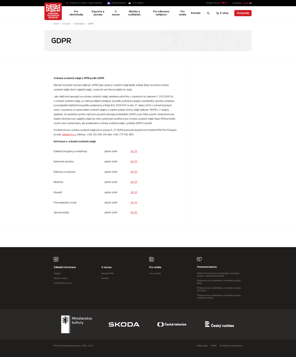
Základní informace (65, 267)
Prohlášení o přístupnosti (231, 345)
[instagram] (226, 3)
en (250, 3)
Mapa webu (202, 345)
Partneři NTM (107, 273)
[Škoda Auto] (124, 324)
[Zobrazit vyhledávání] (208, 13)
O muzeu (66, 24)
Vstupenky (243, 13)
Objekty (57, 273)
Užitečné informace (63, 283)
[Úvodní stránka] (53, 11)
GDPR (90, 24)
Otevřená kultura (118, 3)
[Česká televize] (171, 324)
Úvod (56, 24)
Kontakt (105, 278)
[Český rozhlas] (219, 324)
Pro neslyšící (138, 3)
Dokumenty (79, 24)
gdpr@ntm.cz (69, 134)
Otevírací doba (60, 278)
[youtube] (223, 3)
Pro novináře (155, 273)
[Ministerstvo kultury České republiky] (76, 324)
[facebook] (221, 3)
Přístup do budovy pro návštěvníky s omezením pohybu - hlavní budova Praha (218, 274)
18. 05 (133, 151)
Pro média (155, 267)
